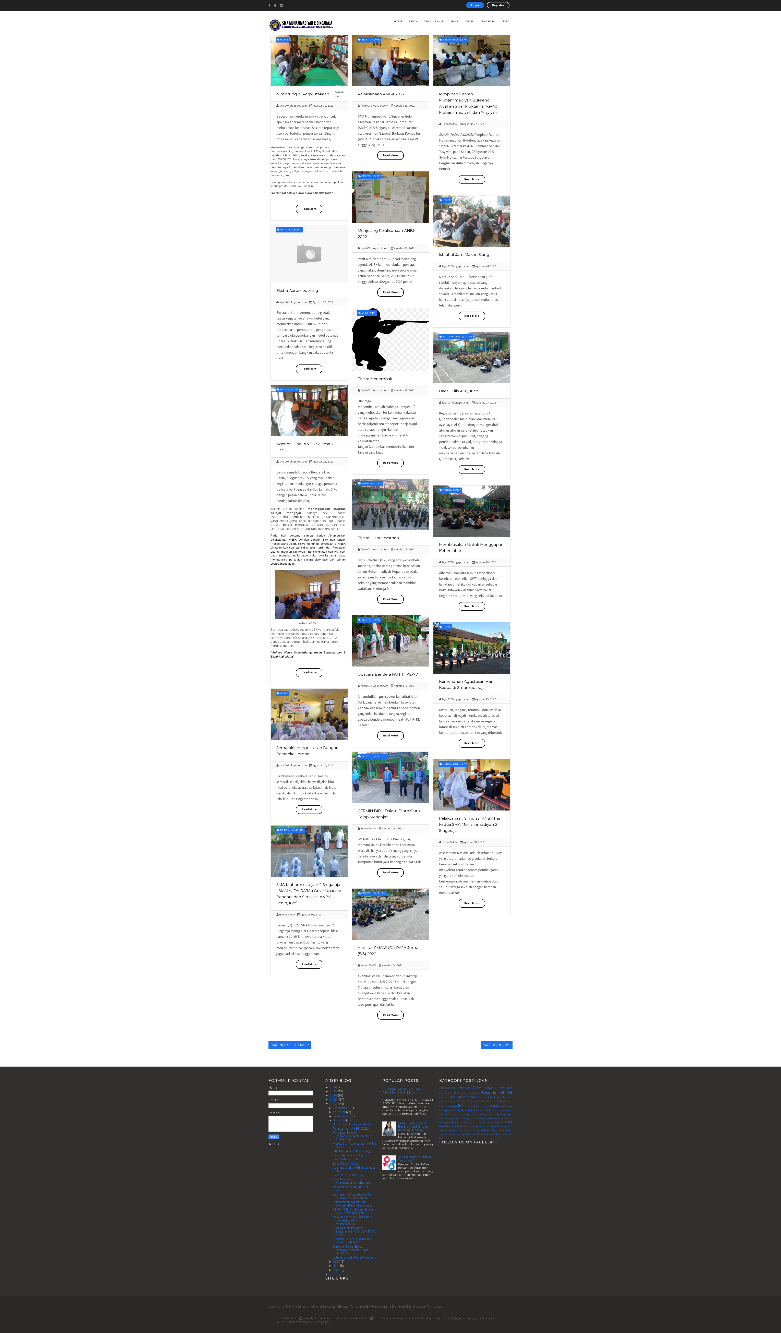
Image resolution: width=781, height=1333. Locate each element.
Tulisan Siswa (485, 1134)
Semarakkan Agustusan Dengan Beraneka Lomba (352, 1203)
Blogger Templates (351, 1306)
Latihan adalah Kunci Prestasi (353, 1257)
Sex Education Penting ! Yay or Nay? (415, 1158)
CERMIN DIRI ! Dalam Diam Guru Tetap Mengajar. (353, 1211)
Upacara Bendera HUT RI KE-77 (388, 674)
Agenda (463, 1087)
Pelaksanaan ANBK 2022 (381, 94)
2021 (333, 1274)
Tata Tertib (505, 1130)
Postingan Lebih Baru (290, 1045)
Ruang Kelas (491, 1126)
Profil (469, 21)
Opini (456, 1114)
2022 (334, 1104)
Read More (309, 208)
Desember (341, 1108)
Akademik (487, 21)
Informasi (480, 1106)
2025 (333, 1091)
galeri (482, 1101)
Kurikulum (489, 1110)
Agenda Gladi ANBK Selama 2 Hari (354, 1169)
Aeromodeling (291, 229)
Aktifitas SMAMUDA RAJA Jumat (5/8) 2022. (351, 1240)
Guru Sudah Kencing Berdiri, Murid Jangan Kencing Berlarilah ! (413, 1126)
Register (498, 5)
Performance (495, 1122)
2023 (334, 1099)
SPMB (454, 21)
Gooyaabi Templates (427, 1306)
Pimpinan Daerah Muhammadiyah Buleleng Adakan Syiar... (353, 1136)
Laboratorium (504, 1110)
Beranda (488, 1093)
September (341, 1116)
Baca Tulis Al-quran (457, 336)
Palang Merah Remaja (474, 1114)
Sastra (442, 1130)
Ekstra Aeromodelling (297, 290)
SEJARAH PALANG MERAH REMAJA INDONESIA (402, 1090)
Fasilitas (507, 1097)
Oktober (339, 1112)
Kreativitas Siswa (469, 1110)
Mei (336, 1270)
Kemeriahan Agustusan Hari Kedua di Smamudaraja (352, 1196)
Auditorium (445, 1093)
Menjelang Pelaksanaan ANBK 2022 (354, 1145)
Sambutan (506, 1126)
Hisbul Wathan (371, 483)
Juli (336, 1261)
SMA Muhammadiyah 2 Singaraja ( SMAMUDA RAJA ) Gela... (354, 1231)
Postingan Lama (496, 1045)
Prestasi (444, 1126)
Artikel (476, 1087)
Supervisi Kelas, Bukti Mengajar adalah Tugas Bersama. (350, 1250)
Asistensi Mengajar (498, 1087)
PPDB (508, 1122)
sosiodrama (465, 1130)
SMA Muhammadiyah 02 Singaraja (470, 1318)
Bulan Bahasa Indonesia (463, 1096)
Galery (490, 1101)
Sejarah (452, 1130)
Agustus (339, 1120)
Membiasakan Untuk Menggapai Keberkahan (351, 1181)
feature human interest (453, 1101)
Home (398, 21)
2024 (334, 1095)
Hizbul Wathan (448, 1106)
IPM (464, 39)
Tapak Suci (489, 1130)
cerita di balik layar (491, 1097)
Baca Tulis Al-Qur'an (458, 391)
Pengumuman (434, 21)
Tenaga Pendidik (466, 1134)
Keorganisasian (448, 1110)
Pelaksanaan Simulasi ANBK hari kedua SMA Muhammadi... (352, 1220)
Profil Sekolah (466, 1126)
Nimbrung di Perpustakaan (302, 94)
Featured (473, 1101)
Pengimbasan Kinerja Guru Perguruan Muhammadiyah (479, 1118)
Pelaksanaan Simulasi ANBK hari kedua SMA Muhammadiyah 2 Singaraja (470, 824)
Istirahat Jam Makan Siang (464, 254)
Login (475, 5)
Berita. (443, 1097)
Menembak (368, 312)
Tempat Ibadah (447, 1134)
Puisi (479, 1126)
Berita (413, 21)
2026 (334, 1087)
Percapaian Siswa (474, 1122)
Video (505, 21)
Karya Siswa (504, 1106)
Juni (336, 1266)
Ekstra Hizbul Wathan (378, 538)
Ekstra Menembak (375, 378)
